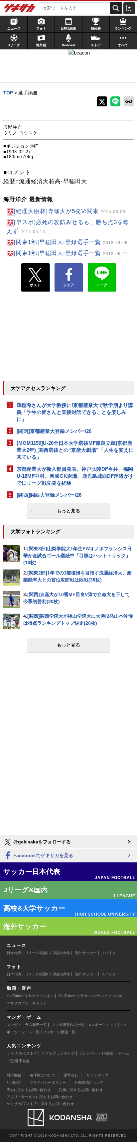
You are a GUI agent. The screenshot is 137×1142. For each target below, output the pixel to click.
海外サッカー (86, 953)
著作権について (42, 1075)
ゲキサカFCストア (22, 1053)
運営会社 (71, 1075)
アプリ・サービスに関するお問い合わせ (39, 1097)
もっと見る (68, 510)
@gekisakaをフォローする (41, 841)
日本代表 (14, 953)
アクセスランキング (58, 1053)
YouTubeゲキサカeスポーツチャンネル (90, 996)
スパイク (108, 953)
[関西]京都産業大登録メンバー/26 (54, 431)
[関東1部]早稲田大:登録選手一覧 (71, 242)
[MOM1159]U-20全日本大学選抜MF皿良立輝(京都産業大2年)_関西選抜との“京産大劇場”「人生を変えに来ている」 (75, 450)
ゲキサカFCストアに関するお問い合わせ (40, 1104)
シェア (68, 285)
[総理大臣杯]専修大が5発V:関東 (69, 211)
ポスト (35, 285)
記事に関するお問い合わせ (81, 1090)
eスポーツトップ (103, 1025)
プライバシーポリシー (48, 1082)
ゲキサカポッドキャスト (27, 1003)
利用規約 (14, 1082)
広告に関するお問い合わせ (29, 1090)
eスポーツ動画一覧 (59, 1032)
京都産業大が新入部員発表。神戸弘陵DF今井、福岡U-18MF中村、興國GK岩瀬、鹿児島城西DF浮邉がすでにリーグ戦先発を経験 (75, 476)
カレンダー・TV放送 (96, 1053)
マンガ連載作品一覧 (68, 1025)
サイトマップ (97, 1075)
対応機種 (14, 1075)
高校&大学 (61, 953)
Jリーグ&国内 (37, 953)
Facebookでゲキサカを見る (42, 855)
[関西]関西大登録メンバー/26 (49, 495)
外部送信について (89, 1082)
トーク (101, 285)
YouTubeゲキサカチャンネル (30, 996)
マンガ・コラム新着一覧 (27, 1025)
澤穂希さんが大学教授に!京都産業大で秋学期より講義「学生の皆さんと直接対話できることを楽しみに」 (75, 412)
